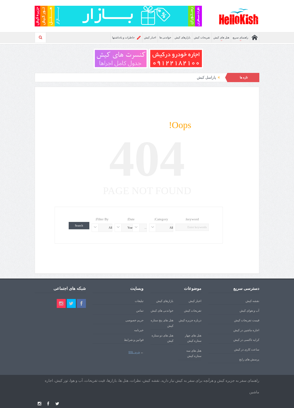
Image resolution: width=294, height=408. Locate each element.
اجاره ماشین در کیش (246, 330)
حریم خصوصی (134, 320)
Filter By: (102, 219)
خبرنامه (139, 330)
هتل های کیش (221, 37)
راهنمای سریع (240, 37)
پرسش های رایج (249, 359)
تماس (140, 310)
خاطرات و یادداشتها (123, 37)
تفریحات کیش (202, 37)
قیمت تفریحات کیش (246, 320)
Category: (161, 219)
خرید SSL (134, 352)
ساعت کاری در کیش (246, 349)
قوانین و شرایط (134, 340)
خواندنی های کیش (162, 310)
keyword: (192, 219)
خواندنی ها (165, 37)
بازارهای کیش (182, 37)
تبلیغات (139, 301)
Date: (131, 219)
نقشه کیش (252, 301)
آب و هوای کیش (249, 310)
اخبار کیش (150, 37)
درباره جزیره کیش (190, 320)
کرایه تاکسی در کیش (246, 340)
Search (79, 225)
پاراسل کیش (206, 77)
